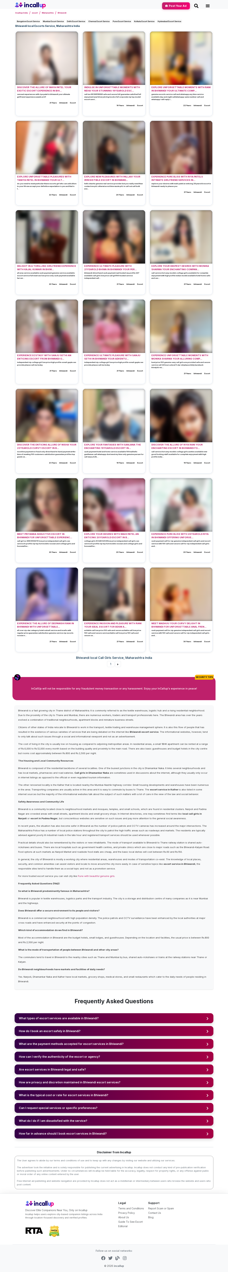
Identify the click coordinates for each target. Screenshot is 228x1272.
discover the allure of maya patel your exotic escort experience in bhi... (44, 89)
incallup (119, 1265)
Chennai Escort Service (99, 21)
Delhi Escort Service (76, 21)
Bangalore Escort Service (28, 21)
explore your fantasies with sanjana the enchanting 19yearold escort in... (112, 446)
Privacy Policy (126, 1212)
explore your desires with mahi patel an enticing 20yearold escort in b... (111, 536)
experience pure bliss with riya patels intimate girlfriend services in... (177, 178)
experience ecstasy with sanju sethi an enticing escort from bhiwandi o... (44, 357)
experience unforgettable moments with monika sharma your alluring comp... (179, 357)
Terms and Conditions (131, 1208)
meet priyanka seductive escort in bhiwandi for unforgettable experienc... (44, 536)
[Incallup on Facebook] (103, 1258)
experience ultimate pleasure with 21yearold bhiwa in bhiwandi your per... (110, 268)
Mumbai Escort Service (53, 21)
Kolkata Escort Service (144, 21)
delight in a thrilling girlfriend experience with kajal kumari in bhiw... (46, 268)
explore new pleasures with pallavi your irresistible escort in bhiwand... (112, 178)
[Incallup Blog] (117, 1258)
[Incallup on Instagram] (125, 1258)
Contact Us (154, 1212)
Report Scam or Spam (161, 1208)
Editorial (123, 1226)
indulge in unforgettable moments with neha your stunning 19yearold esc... (112, 89)
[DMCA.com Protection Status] (54, 1231)
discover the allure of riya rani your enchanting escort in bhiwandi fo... (177, 446)
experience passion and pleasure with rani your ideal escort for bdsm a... (113, 625)
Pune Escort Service (122, 21)
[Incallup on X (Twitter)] (110, 1258)
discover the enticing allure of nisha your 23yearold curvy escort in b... (46, 446)
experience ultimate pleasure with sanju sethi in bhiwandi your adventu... (112, 357)
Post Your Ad (177, 5)
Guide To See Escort (130, 1221)
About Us (123, 1217)
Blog (151, 1217)
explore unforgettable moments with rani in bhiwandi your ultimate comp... (181, 89)
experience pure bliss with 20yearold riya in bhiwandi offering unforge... (180, 536)
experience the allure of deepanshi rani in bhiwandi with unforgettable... (45, 625)
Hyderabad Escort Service (169, 21)
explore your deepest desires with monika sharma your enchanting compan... (180, 268)
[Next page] (118, 664)
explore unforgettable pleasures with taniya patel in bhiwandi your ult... (44, 178)
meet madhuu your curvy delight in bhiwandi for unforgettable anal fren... (178, 625)
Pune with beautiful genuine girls (96, 876)
